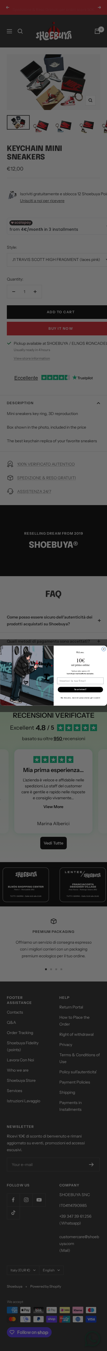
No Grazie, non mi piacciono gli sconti (80, 698)
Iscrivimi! (80, 689)
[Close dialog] (104, 649)
